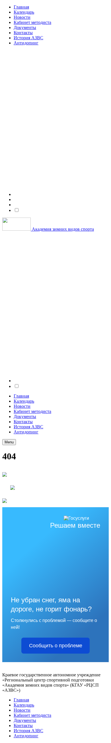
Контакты (23, 32)
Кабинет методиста (32, 22)
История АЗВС (28, 37)
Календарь (24, 12)
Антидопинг (26, 42)
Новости (22, 17)
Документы (25, 27)
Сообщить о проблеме (55, 645)
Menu (9, 442)
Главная (21, 7)
